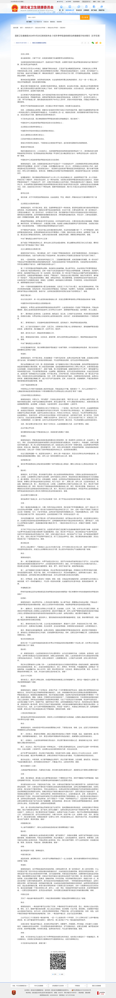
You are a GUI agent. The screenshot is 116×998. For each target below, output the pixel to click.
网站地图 (81, 992)
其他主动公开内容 (53, 27)
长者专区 (60, 1)
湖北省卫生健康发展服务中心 (77, 982)
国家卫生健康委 (96, 985)
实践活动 (46, 22)
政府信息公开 (29, 27)
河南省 (19, 983)
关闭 (62, 974)
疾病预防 (59, 22)
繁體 (94, 1)
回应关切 (62, 27)
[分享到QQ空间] (100, 43)
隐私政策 (87, 992)
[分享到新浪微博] (96, 43)
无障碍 (69, 1)
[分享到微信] (93, 43)
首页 (21, 27)
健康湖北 (52, 22)
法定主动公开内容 (40, 27)
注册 (103, 1)
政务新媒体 (76, 1)
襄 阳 (38, 983)
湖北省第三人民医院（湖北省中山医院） (58, 983)
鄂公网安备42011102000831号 (82, 990)
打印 (55, 974)
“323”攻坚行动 (38, 22)
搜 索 (86, 17)
